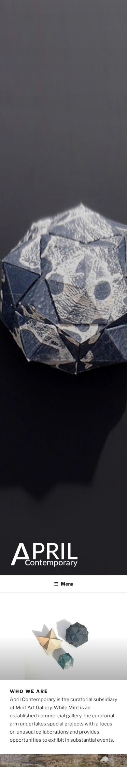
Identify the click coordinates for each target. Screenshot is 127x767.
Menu (67, 584)
